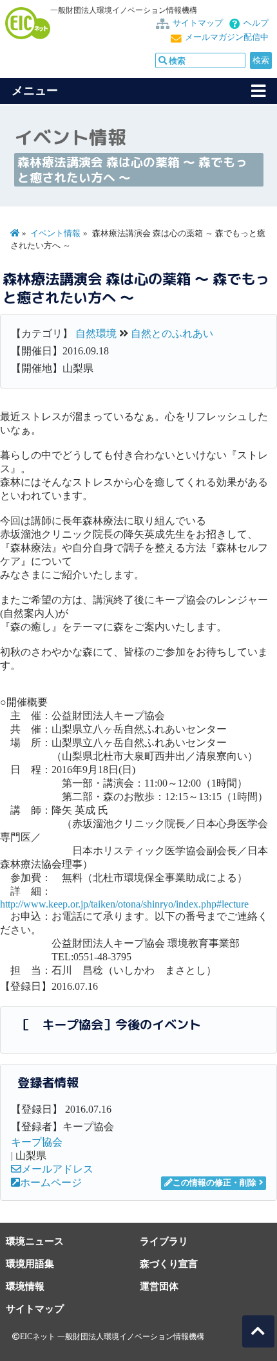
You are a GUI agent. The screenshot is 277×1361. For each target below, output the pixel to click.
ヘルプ (256, 23)
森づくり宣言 (169, 1263)
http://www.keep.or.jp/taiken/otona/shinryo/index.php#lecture (124, 904)
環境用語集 (30, 1263)
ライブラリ (164, 1241)
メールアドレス (57, 1169)
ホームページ (51, 1182)
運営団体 (159, 1286)
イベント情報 (55, 233)
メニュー (35, 90)
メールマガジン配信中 (227, 37)
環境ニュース (35, 1241)
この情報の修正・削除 (214, 1182)
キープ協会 (36, 1142)
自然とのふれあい (172, 333)
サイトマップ (198, 23)
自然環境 (96, 333)
